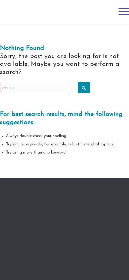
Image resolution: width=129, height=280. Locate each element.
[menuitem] (120, 12)
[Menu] (120, 12)
